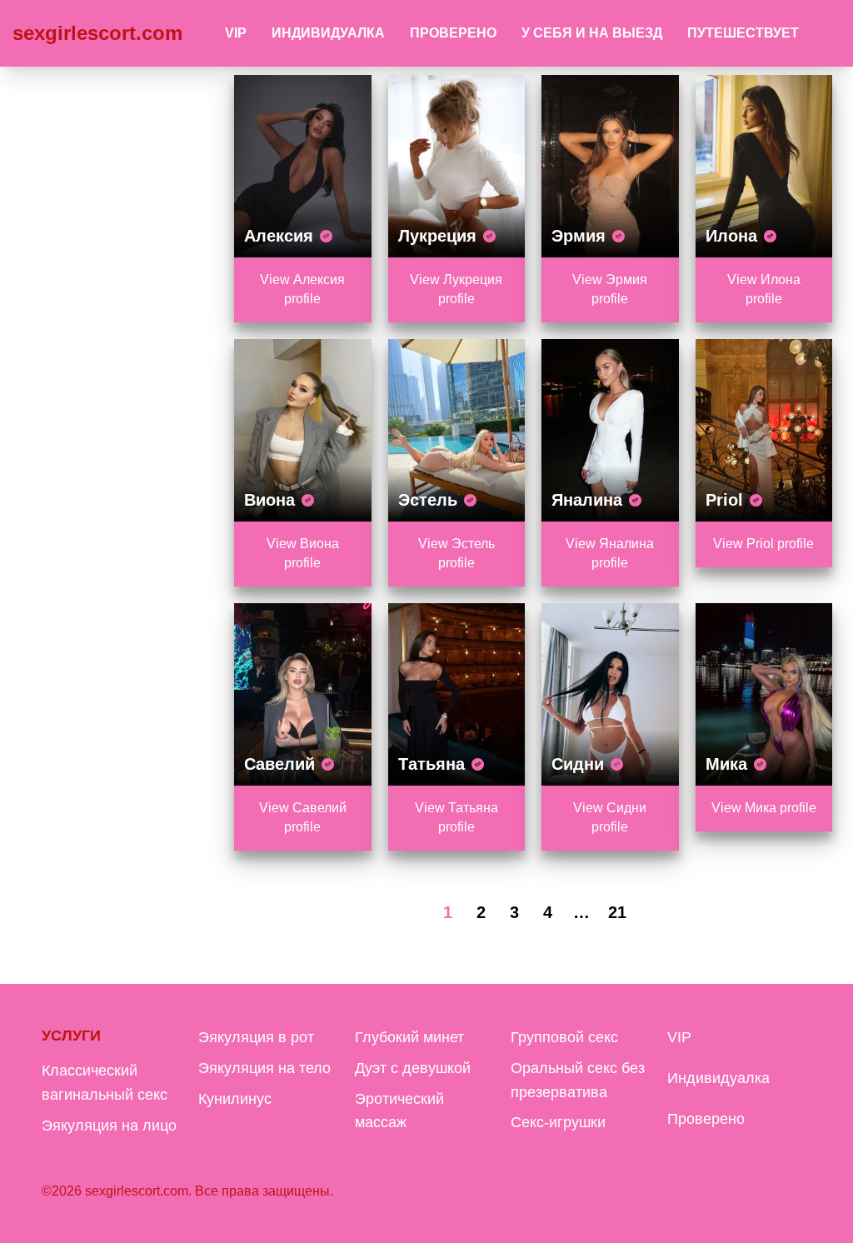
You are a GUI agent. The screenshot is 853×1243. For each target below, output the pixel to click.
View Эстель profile (456, 553)
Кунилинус (235, 1099)
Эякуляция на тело (264, 1068)
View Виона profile (303, 553)
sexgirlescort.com (97, 33)
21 (617, 912)
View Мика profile (763, 808)
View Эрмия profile (609, 289)
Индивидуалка (328, 33)
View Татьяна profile (456, 817)
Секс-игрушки (558, 1122)
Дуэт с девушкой (413, 1068)
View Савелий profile (303, 817)
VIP (236, 33)
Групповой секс (564, 1037)
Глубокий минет (409, 1037)
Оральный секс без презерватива (578, 1080)
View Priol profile (763, 544)
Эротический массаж (399, 1111)
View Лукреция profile (456, 289)
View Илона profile (764, 289)
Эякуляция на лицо (109, 1125)
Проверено (453, 33)
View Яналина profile (610, 553)
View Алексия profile (302, 289)
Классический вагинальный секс (104, 1082)
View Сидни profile (609, 817)
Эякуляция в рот (256, 1037)
